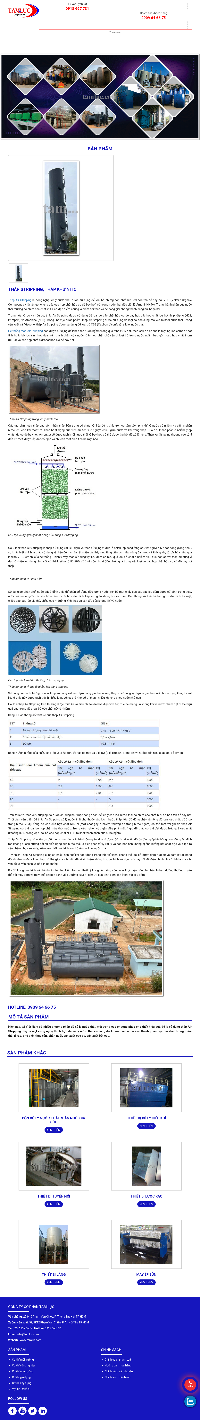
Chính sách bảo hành (117, 1380)
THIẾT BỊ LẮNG (54, 1278)
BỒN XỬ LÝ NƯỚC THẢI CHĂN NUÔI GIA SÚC (53, 1124)
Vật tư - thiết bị (21, 1392)
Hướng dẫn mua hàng (118, 1369)
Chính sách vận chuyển (119, 1375)
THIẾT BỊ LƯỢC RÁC (146, 1200)
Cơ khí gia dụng (21, 1380)
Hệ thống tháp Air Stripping (25, 334)
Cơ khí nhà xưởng (22, 1375)
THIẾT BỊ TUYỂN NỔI (53, 1200)
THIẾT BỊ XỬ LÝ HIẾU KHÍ (146, 1122)
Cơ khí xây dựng (21, 1386)
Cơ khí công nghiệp (23, 1369)
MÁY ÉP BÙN (146, 1278)
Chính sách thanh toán (118, 1363)
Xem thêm (54, 1133)
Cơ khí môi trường (23, 1363)
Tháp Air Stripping (19, 304)
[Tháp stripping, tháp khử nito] (18, 276)
